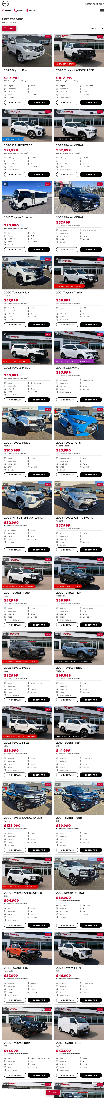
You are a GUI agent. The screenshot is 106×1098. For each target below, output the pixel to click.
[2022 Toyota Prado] (27, 50)
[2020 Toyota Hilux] (27, 272)
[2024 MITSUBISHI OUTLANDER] (27, 498)
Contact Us (39, 102)
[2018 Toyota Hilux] (27, 948)
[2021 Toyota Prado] (79, 272)
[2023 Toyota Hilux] (79, 948)
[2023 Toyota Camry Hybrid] (79, 498)
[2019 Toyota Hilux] (79, 723)
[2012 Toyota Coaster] (27, 197)
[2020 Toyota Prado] (27, 1023)
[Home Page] (5, 3)
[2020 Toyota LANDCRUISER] (27, 873)
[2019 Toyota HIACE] (79, 1023)
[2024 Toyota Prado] (27, 423)
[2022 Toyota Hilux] (27, 723)
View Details (15, 102)
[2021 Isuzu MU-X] (79, 348)
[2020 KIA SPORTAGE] (27, 125)
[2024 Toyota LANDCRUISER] (79, 50)
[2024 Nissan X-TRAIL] (79, 125)
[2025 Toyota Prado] (27, 648)
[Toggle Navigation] (102, 10)
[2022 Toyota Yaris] (79, 423)
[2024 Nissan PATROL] (79, 873)
